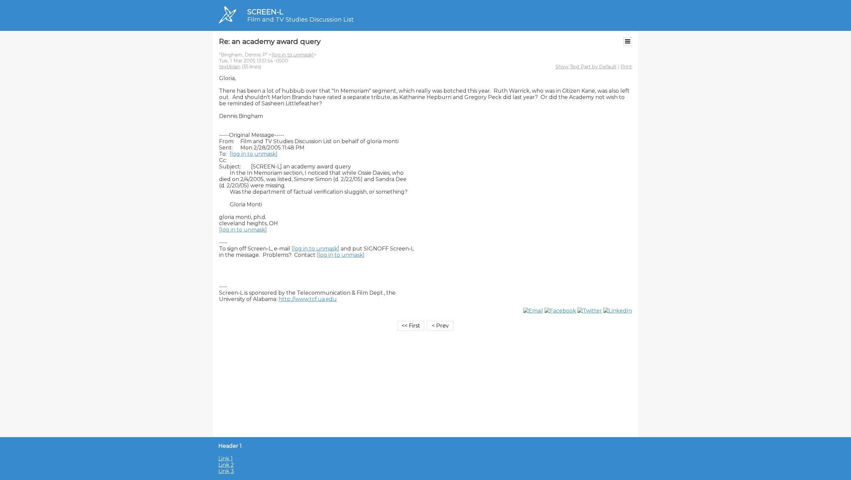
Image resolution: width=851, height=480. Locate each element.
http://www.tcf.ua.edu (308, 299)
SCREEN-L (265, 12)
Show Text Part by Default (585, 67)
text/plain (229, 67)
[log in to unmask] (293, 55)
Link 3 (226, 471)
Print (626, 67)
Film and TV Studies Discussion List (300, 19)
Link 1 (225, 458)
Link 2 (226, 465)
